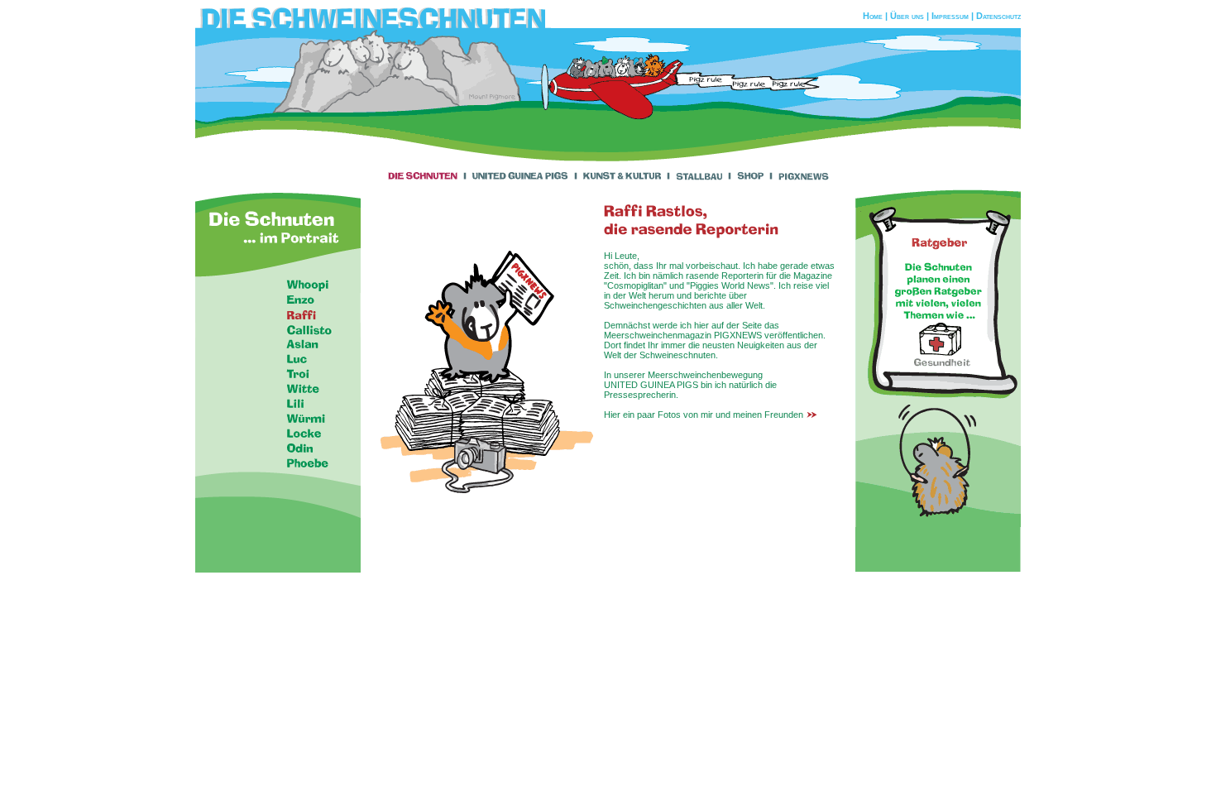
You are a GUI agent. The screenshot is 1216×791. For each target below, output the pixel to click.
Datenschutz (998, 16)
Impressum (950, 16)
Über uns (907, 16)
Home (873, 16)
